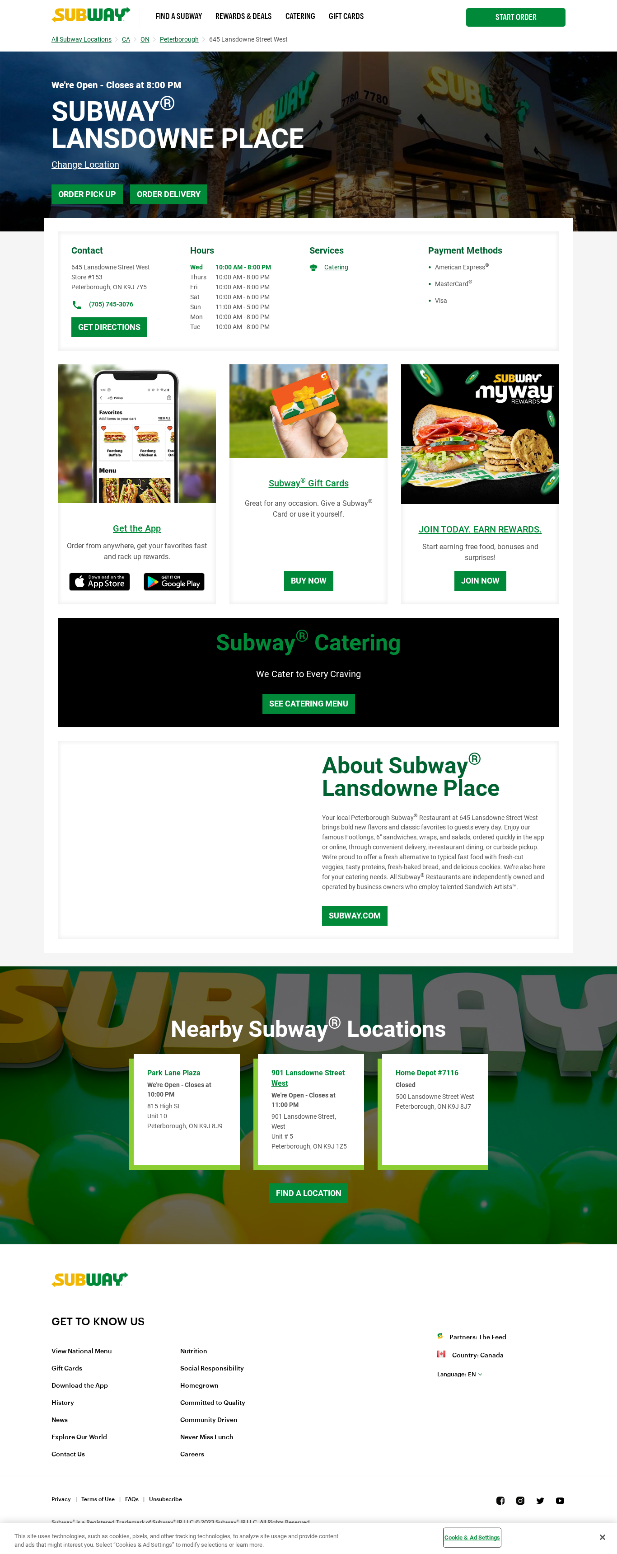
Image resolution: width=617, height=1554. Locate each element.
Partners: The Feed (477, 1337)
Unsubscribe (165, 1499)
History (62, 1403)
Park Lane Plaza (174, 1073)
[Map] (180, 840)
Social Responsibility (212, 1369)
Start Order (516, 17)
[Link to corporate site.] (89, 1309)
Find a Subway (179, 16)
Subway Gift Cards (309, 483)
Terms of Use (98, 1499)
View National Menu (81, 1351)
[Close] (602, 1537)
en (456, 1374)
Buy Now (309, 580)
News (59, 1420)
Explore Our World (79, 1437)
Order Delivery (169, 194)
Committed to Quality (212, 1403)
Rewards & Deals (243, 16)
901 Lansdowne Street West (308, 1078)
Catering (300, 16)
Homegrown (199, 1386)
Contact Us (68, 1454)
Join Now (480, 580)
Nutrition (193, 1351)
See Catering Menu (308, 703)
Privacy (61, 1499)
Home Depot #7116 (427, 1073)
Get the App (137, 528)
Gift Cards (346, 16)
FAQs (132, 1499)
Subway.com (355, 915)
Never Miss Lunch (207, 1437)
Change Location (85, 164)
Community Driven (209, 1420)
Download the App (79, 1386)
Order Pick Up (87, 194)
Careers (192, 1454)
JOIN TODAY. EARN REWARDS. (480, 529)
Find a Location (308, 1193)
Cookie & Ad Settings (472, 1537)
